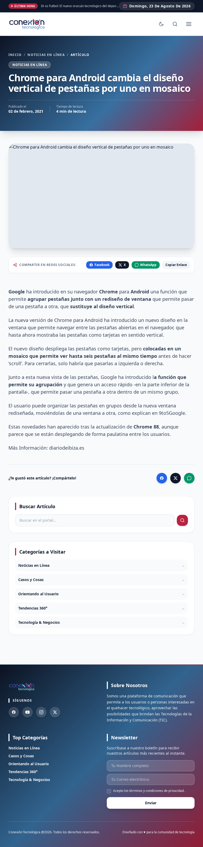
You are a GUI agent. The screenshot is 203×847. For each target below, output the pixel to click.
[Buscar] (175, 24)
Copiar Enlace (176, 265)
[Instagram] (41, 712)
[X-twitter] (55, 712)
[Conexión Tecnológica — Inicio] (27, 24)
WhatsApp (148, 265)
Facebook (102, 265)
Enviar (150, 802)
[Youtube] (27, 712)
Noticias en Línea (45, 55)
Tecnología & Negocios (29, 779)
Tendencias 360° (23, 771)
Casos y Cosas (21, 755)
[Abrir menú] (189, 24)
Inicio (15, 55)
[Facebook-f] (13, 712)
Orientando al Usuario (28, 763)
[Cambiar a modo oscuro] (161, 24)
